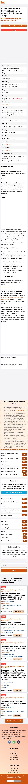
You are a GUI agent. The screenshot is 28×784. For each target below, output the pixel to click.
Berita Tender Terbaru (14, 772)
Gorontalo (5, 709)
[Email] (18, 742)
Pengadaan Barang (6, 515)
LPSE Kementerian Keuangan (9, 458)
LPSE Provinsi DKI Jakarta (9, 474)
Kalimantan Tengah (20, 26)
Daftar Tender (14, 768)
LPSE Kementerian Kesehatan (9, 468)
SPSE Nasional (5, 465)
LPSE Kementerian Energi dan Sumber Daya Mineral (11, 19)
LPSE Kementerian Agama (8, 471)
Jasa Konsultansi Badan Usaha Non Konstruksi (10, 511)
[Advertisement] (14, 48)
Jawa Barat (4, 524)
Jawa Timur (4, 537)
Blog (14, 751)
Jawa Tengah (5, 528)
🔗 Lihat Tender (6, 145)
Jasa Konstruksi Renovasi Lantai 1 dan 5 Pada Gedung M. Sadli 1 (13, 647)
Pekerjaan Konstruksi (7, 499)
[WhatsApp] (14, 742)
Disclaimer (14, 755)
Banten (3, 531)
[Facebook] (9, 742)
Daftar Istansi (14, 770)
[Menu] (26, 2)
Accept (10, 781)
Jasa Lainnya (5, 105)
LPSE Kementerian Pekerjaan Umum (9, 454)
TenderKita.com (20, 410)
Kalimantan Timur (6, 541)
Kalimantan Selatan (8, 26)
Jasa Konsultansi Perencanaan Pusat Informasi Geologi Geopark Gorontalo (13, 703)
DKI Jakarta (4, 521)
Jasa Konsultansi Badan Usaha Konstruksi (10, 503)
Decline (17, 781)
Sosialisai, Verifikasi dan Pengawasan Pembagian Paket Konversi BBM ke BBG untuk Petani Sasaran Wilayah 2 (13, 596)
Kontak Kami (14, 759)
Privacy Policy (14, 753)
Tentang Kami (14, 757)
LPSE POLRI (4, 461)
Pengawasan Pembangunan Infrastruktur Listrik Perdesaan (13, 623)
